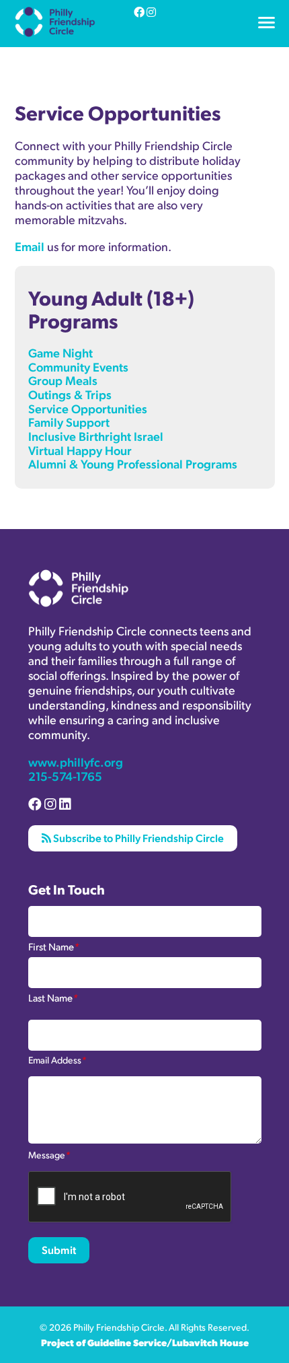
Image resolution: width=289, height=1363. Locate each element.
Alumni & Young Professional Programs (107, 42)
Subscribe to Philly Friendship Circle (137, 838)
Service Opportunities (87, 408)
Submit (59, 1250)
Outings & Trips (70, 394)
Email (29, 246)
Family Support (69, 421)
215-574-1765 (65, 775)
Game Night (60, 352)
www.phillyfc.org (75, 761)
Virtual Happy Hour (80, 450)
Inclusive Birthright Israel (95, 436)
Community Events (78, 366)
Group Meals (62, 380)
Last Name (53, 997)
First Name (53, 946)
